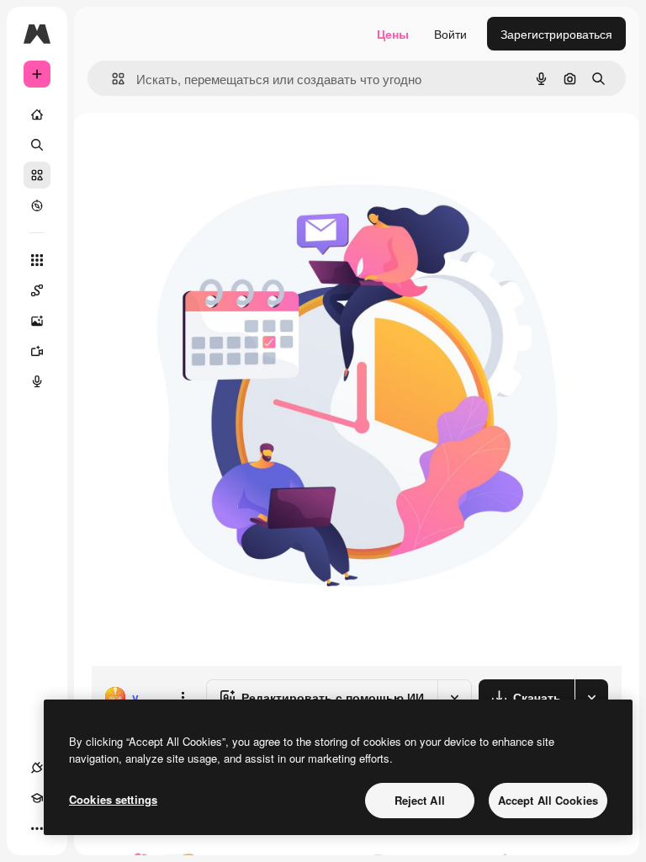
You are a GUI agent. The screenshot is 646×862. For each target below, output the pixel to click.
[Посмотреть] (37, 205)
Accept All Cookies (548, 800)
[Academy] (37, 798)
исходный (203, 151)
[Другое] (37, 828)
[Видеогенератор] (37, 351)
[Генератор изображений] (37, 320)
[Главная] (37, 114)
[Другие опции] (182, 697)
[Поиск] (37, 144)
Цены (393, 33)
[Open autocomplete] (111, 78)
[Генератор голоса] (37, 381)
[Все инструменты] (37, 260)
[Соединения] (37, 767)
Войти (450, 33)
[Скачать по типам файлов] (591, 697)
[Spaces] (37, 290)
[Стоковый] (37, 175)
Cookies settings (113, 799)
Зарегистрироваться (556, 33)
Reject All (419, 800)
